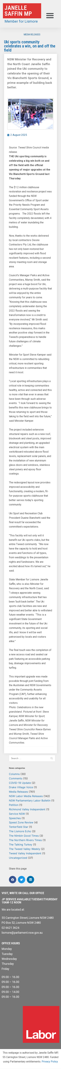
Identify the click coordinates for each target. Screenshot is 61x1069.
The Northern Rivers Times (25, 840)
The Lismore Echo (20, 831)
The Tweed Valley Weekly (24, 849)
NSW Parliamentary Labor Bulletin (29, 800)
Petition (13, 805)
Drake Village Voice (21, 787)
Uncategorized (18, 857)
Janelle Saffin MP (18, 10)
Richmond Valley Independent (27, 809)
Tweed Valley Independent (25, 853)
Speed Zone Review (21, 822)
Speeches (15, 818)
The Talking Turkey (20, 844)
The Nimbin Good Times (24, 835)
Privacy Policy (50, 1061)
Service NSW (17, 813)
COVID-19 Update (20, 782)
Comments (15, 778)
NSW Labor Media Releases (26, 796)
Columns (14, 774)
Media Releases (32, 34)
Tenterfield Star (18, 826)
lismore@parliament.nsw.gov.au (22, 932)
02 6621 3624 (10, 927)
